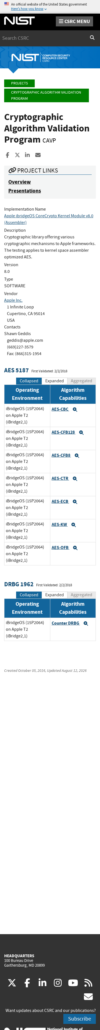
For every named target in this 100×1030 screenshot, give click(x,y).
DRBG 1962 (19, 584)
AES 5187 (16, 370)
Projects (19, 83)
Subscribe (79, 1018)
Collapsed (29, 381)
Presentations (24, 190)
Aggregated (81, 381)
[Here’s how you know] (50, 7)
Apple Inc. (13, 300)
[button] (75, 409)
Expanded (54, 381)
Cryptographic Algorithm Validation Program (46, 95)
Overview (19, 181)
